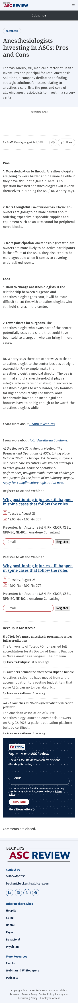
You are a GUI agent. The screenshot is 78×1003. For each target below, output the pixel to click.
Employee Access (50, 998)
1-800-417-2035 (15, 876)
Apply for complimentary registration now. (33, 483)
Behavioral (13, 939)
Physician (12, 946)
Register (62, 542)
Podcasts (12, 977)
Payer (9, 932)
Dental (10, 925)
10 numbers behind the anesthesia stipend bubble (38, 672)
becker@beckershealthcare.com (28, 883)
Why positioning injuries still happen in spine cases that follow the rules (38, 501)
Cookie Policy (46, 994)
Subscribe (39, 15)
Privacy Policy (29, 994)
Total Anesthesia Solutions (48, 440)
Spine (10, 917)
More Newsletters (20, 809)
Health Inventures (42, 424)
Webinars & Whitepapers (22, 970)
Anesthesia (12, 31)
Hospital (11, 910)
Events (10, 963)
